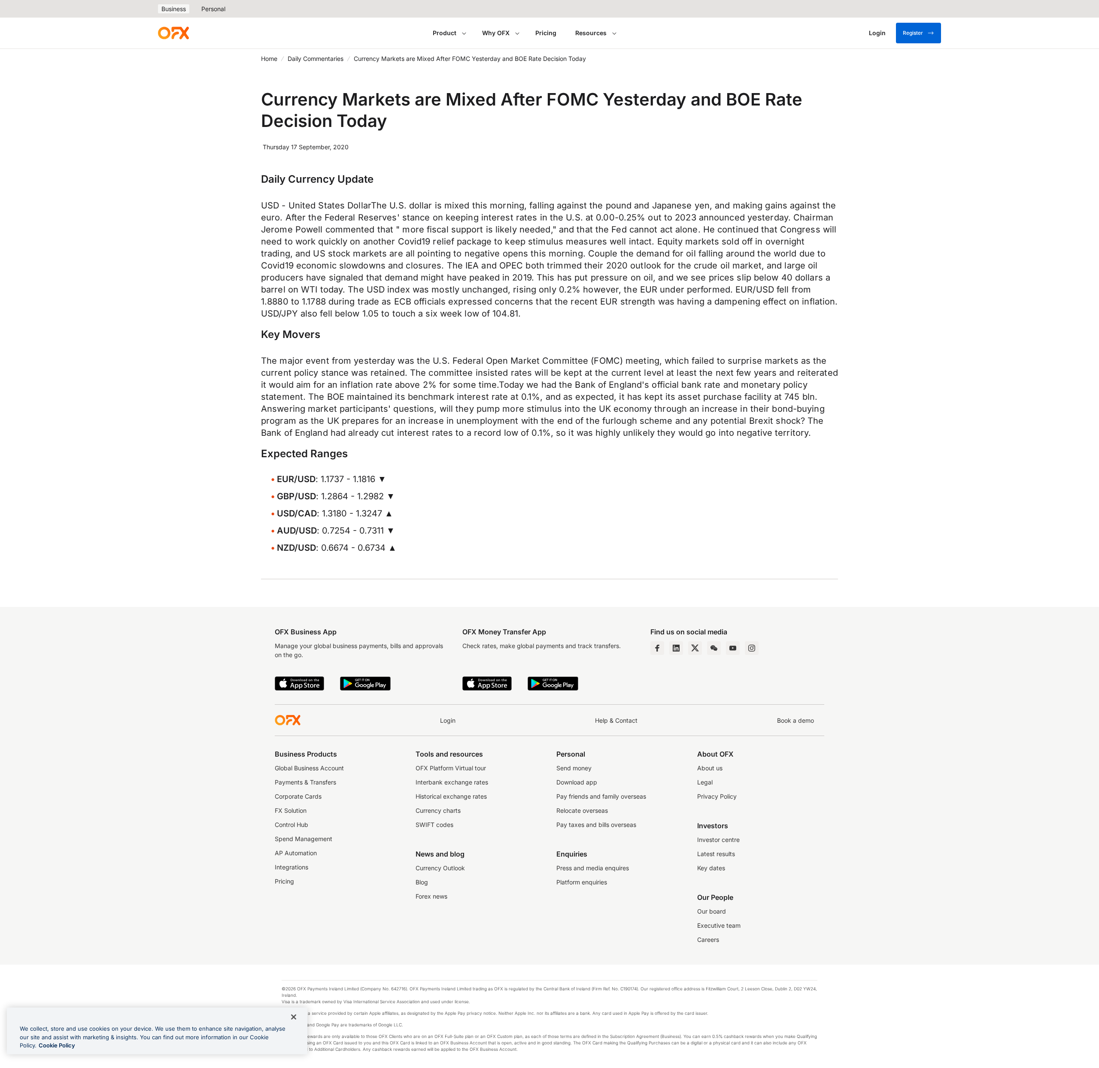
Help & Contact (616, 720)
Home (269, 58)
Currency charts (438, 810)
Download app (576, 782)
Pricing (545, 32)
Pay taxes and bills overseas (596, 824)
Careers (708, 939)
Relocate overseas (582, 810)
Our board (711, 911)
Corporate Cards (298, 796)
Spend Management (303, 838)
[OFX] (173, 33)
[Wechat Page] (714, 648)
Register (913, 33)
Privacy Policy (717, 796)
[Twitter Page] (695, 648)
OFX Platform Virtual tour (451, 768)
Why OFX (496, 32)
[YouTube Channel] (733, 648)
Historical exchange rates (451, 796)
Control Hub (291, 824)
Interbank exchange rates (452, 782)
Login (447, 720)
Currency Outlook (440, 868)
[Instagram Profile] (752, 648)
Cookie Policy (57, 1045)
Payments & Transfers (305, 782)
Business (173, 8)
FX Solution (291, 810)
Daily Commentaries (315, 58)
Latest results (716, 853)
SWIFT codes (434, 824)
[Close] (293, 1017)
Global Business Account (309, 768)
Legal (705, 782)
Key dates (711, 868)
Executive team (719, 925)
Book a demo (795, 720)
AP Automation (296, 853)
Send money (574, 768)
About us (710, 768)
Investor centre (718, 839)
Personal (213, 8)
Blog (422, 882)
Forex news (431, 896)
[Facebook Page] (657, 648)
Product (444, 32)
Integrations (291, 867)
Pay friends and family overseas (601, 796)
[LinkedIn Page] (676, 648)
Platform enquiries (581, 882)
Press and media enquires (592, 868)
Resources (591, 32)
